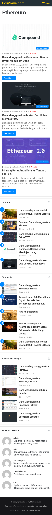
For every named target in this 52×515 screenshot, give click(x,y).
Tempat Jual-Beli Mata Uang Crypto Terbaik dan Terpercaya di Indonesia (34, 300)
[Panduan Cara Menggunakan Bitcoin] (9, 225)
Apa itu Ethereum (28, 311)
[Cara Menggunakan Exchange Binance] (9, 417)
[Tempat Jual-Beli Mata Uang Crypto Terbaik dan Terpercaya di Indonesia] (9, 300)
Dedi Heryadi (19, 460)
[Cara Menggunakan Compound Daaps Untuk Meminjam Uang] (9, 249)
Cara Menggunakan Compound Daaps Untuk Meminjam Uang (32, 249)
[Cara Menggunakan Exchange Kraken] (9, 381)
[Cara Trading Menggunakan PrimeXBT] (9, 237)
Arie (15, 449)
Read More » (9, 78)
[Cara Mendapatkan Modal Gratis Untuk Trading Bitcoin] (9, 214)
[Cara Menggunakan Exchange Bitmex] (9, 289)
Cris (15, 482)
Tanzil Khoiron (19, 471)
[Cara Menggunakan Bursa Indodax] (9, 393)
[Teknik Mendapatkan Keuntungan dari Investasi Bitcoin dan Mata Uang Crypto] (9, 327)
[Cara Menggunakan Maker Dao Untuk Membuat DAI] (9, 264)
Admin (6, 53)
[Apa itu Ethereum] (9, 315)
